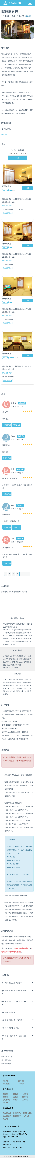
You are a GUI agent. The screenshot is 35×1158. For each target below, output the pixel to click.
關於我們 (5, 1081)
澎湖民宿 (5, 1097)
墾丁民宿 (25, 1097)
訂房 (27, 188)
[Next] (28, 574)
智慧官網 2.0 (17, 1116)
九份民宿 (15, 1097)
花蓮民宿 (15, 1094)
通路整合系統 (27, 1113)
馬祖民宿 (5, 1103)
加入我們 (5, 1119)
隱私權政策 (6, 1084)
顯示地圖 (28, 16)
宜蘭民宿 (5, 1094)
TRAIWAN (12, 1156)
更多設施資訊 (6, 213)
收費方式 (26, 1116)
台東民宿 (25, 1094)
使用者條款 (21, 1081)
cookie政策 (21, 1084)
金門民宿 (25, 1100)
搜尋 (17, 158)
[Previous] (5, 574)
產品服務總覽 (7, 1113)
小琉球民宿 (6, 1100)
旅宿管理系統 (17, 1113)
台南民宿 (15, 1100)
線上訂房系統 (7, 1116)
